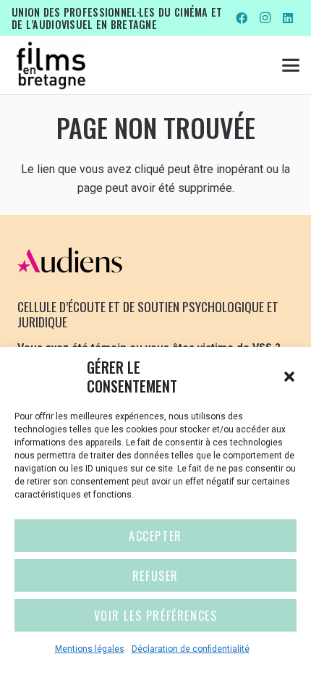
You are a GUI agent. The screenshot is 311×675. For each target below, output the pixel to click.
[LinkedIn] (287, 18)
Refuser (155, 575)
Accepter (155, 536)
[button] (289, 376)
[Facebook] (241, 18)
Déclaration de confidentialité (191, 649)
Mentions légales (89, 649)
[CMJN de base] (51, 65)
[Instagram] (264, 18)
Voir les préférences (156, 615)
